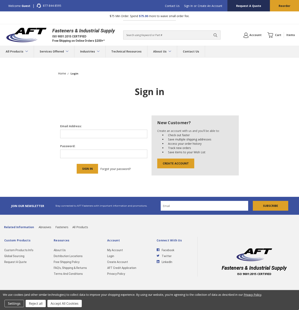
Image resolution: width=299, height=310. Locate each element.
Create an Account (210, 6)
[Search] (215, 35)
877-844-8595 (52, 6)
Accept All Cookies (65, 303)
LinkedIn (167, 262)
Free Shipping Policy (67, 262)
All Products (15, 51)
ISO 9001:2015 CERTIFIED (69, 36)
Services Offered (52, 51)
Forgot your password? (115, 169)
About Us (160, 51)
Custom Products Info (18, 250)
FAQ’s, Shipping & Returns (70, 267)
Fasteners (61, 227)
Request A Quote (248, 6)
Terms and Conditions (68, 273)
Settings (14, 303)
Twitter (167, 256)
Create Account (176, 163)
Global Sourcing (14, 256)
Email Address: (71, 126)
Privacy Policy (116, 273)
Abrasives (45, 227)
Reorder (284, 6)
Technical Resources (126, 51)
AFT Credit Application (121, 267)
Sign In (188, 6)
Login (110, 256)
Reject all (36, 303)
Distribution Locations (68, 256)
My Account (115, 250)
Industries (88, 51)
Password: (67, 146)
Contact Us (172, 6)
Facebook (168, 250)
